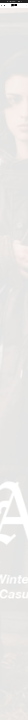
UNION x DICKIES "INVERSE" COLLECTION (14, 1)
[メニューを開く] (1, 5)
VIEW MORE (20, 707)
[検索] (4, 5)
